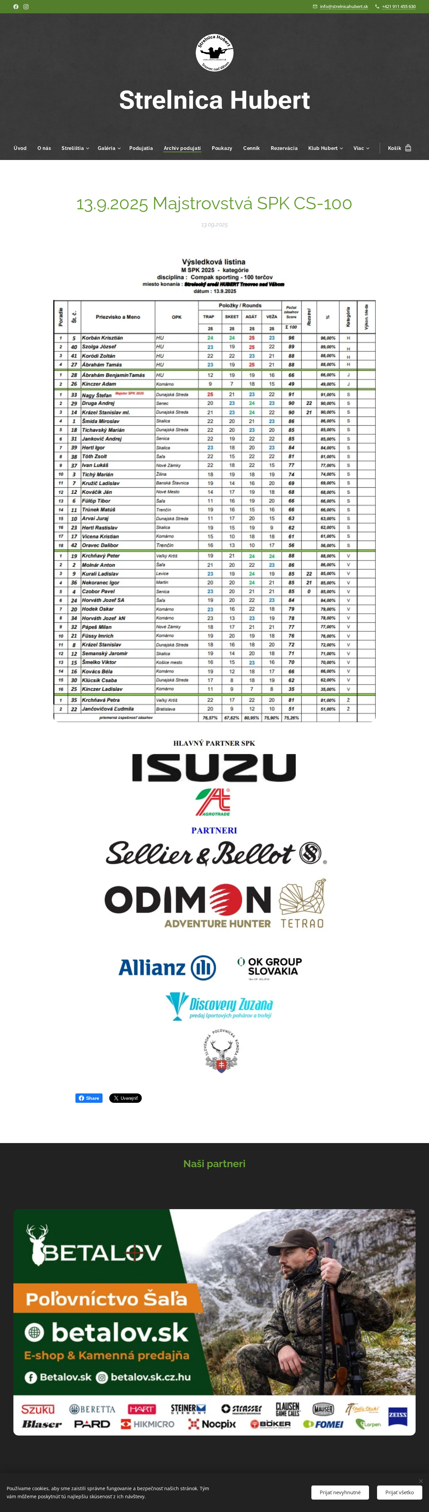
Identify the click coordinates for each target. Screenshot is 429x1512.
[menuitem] (23, 148)
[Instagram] (26, 6)
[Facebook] (16, 6)
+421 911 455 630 (399, 6)
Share (92, 1098)
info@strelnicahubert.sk (344, 6)
